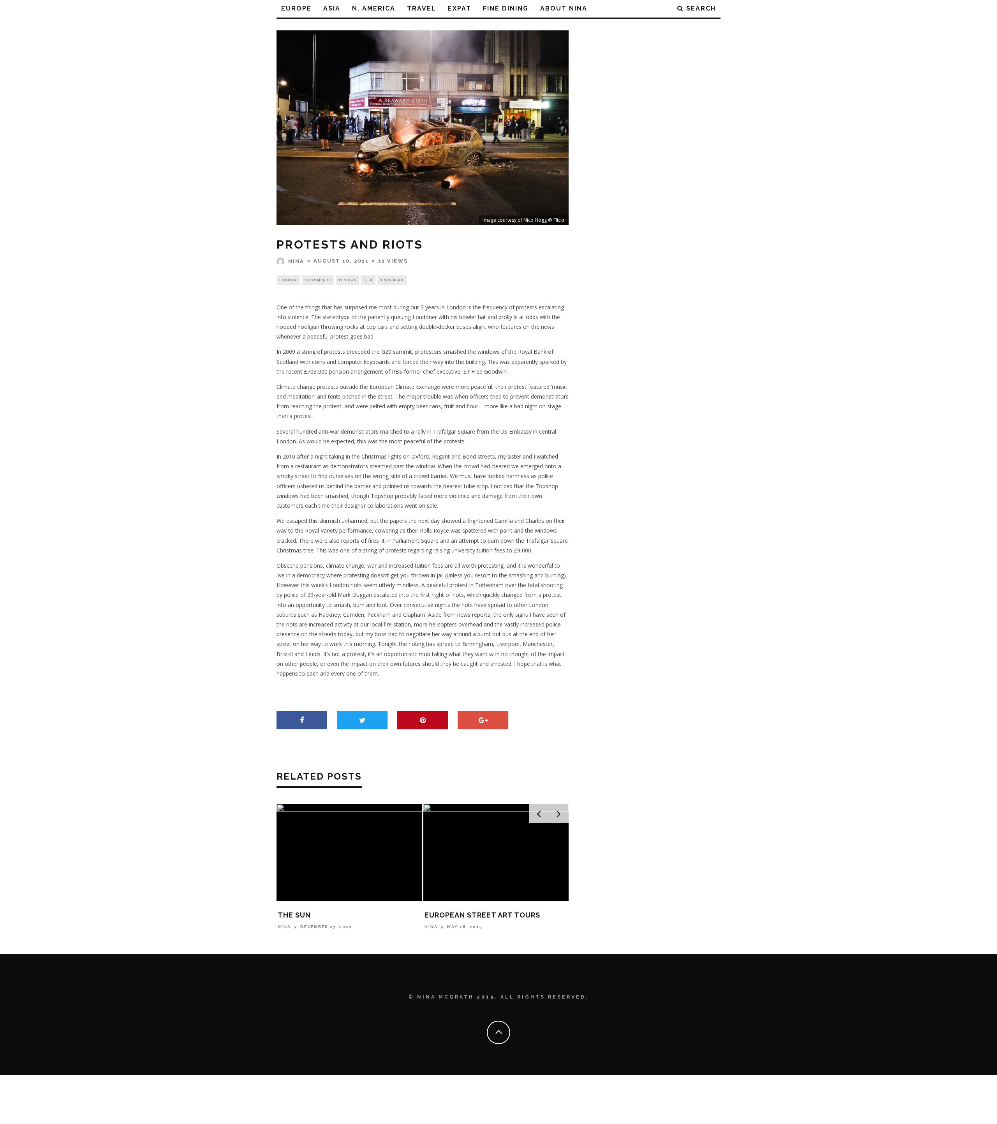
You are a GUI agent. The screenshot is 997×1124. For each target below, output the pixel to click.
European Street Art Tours (482, 915)
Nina (296, 261)
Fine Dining (505, 8)
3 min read (392, 280)
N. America (373, 8)
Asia (331, 8)
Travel (421, 8)
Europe (296, 8)
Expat (459, 8)
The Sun (294, 915)
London (288, 280)
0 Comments (318, 280)
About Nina (563, 8)
